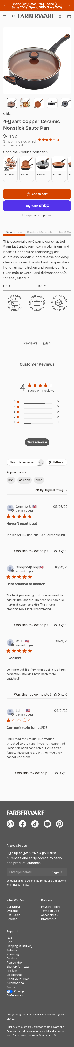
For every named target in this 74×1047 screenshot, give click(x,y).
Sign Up (58, 872)
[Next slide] (69, 5)
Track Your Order (18, 979)
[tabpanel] (37, 263)
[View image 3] (39, 103)
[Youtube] (47, 824)
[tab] (14, 232)
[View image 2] (25, 103)
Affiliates (12, 911)
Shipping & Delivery (19, 946)
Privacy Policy (50, 907)
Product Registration (15, 960)
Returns (12, 950)
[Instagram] (10, 824)
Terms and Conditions (53, 880)
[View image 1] (12, 103)
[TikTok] (35, 824)
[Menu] (4, 16)
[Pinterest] (59, 824)
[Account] (60, 16)
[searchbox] (22, 462)
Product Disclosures (14, 973)
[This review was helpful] (55, 551)
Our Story (13, 907)
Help (9, 942)
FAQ (9, 938)
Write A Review (37, 442)
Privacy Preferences (15, 993)
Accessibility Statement (49, 917)
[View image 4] (52, 103)
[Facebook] (22, 824)
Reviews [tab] (30, 343)
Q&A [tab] (47, 343)
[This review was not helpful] (62, 551)
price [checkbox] (39, 480)
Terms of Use (50, 911)
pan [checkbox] (10, 480)
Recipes (12, 919)
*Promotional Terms (15, 985)
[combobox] (50, 490)
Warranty (13, 954)
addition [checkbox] (24, 480)
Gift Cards (13, 915)
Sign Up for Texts (18, 966)
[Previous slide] (4, 5)
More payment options (37, 215)
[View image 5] (66, 103)
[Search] (13, 16)
